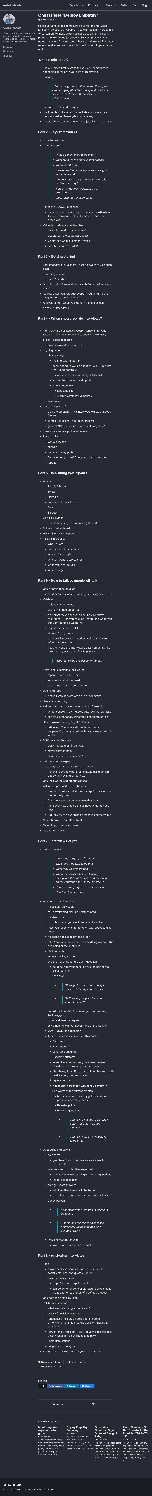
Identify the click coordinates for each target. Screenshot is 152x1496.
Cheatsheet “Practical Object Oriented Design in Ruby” (107, 1432)
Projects (111, 5)
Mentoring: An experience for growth (47, 1430)
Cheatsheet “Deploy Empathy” (68, 15)
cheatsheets (70, 1362)
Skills (124, 5)
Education (94, 5)
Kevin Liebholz (12, 5)
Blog (144, 5)
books (58, 1362)
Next (95, 1404)
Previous (57, 1404)
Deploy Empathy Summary (77, 1429)
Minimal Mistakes (47, 1489)
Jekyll (35, 1489)
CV (134, 5)
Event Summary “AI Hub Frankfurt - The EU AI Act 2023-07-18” (135, 1432)
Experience (76, 5)
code (82, 1362)
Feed (18, 1485)
